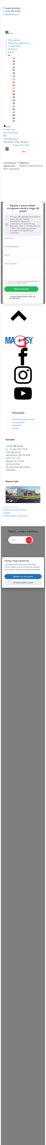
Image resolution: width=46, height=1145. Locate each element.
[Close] (43, 202)
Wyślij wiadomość (21, 289)
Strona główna (14, 40)
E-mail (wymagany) (11, 246)
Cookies (6, 513)
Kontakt (11, 52)
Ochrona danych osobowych (15, 516)
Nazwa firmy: (9, 238)
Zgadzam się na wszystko (23, 576)
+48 (11, 11)
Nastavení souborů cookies (14, 510)
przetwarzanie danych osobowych (27, 281)
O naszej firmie (14, 46)
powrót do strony (13, 8)
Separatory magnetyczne (19, 43)
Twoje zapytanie (10, 263)
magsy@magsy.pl (10, 14)
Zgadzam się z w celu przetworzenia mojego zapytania (24, 282)
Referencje (12, 49)
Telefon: (7, 255)
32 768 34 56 (9, 129)
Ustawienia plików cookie (23, 583)
